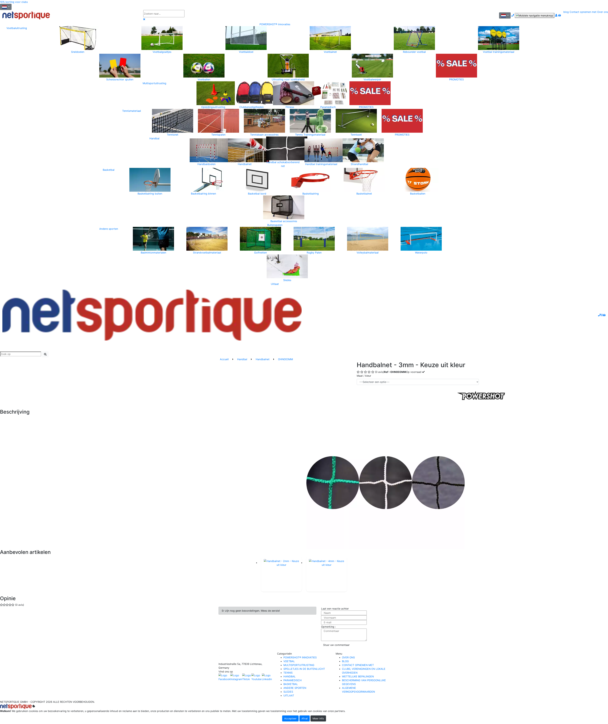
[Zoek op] (194, 13)
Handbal (154, 138)
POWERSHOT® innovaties (275, 24)
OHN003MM (285, 359)
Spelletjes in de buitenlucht (304, 668)
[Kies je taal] (505, 15)
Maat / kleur (364, 375)
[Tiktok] (246, 677)
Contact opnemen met (583, 11)
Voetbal (289, 661)
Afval (304, 718)
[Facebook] (245, 657)
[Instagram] (236, 677)
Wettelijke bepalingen (358, 676)
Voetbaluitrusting (16, 28)
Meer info (318, 718)
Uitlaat (275, 284)
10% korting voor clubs (14, 1)
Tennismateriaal (131, 110)
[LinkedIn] (267, 677)
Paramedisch (292, 680)
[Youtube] (256, 677)
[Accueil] (70, 15)
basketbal (290, 684)
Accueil (224, 359)
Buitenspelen (274, 225)
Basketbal (108, 169)
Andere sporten (108, 228)
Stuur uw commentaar (336, 644)
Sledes (288, 691)
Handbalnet (262, 359)
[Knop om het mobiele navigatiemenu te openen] (534, 15)
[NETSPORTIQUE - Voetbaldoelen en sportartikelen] (152, 314)
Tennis (288, 672)
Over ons (602, 11)
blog (566, 11)
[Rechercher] (45, 354)
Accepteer (290, 718)
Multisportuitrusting (154, 83)
